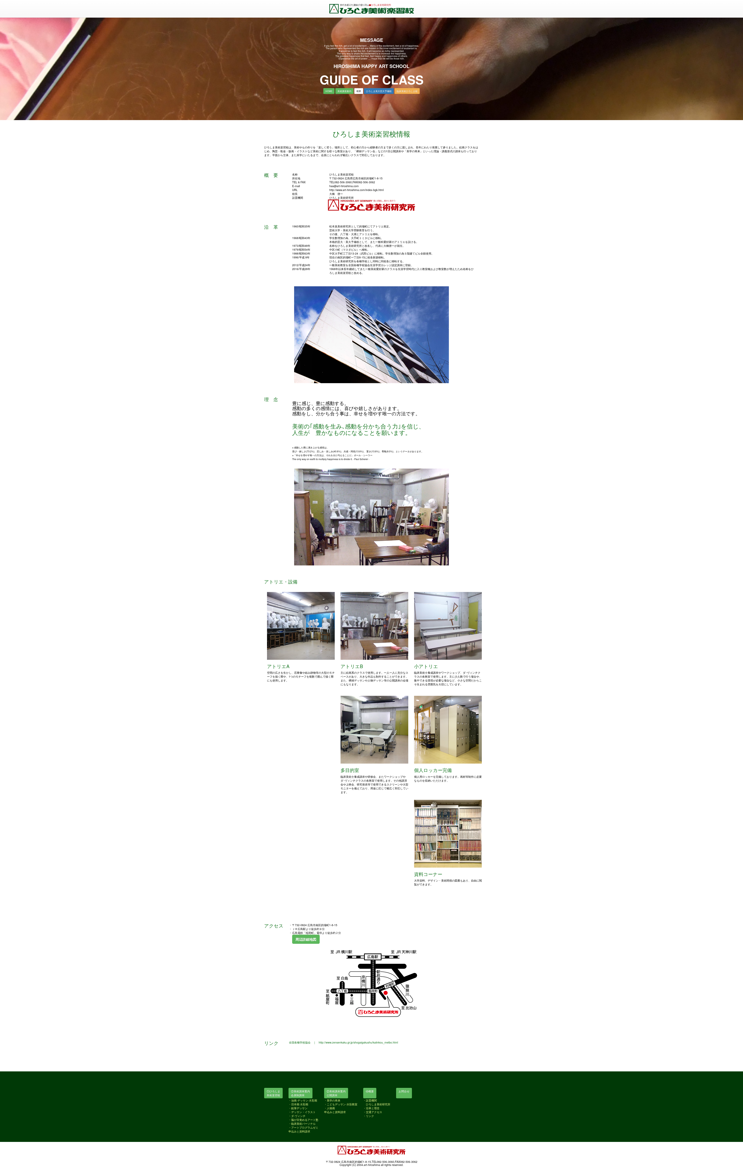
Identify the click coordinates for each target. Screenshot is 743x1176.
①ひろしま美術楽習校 (273, 1093)
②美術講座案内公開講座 (336, 1093)
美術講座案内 (344, 91)
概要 (358, 91)
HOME (328, 91)
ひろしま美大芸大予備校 (379, 91)
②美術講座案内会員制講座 (300, 1093)
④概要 (370, 1091)
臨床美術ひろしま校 (407, 91)
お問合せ (404, 1091)
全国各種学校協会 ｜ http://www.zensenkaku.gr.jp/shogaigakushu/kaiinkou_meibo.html (343, 1042)
